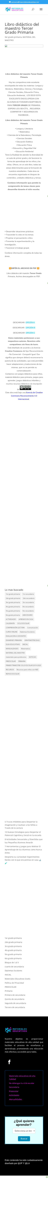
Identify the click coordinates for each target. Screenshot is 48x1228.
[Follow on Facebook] (9, 1062)
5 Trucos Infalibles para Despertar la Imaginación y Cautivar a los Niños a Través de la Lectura (21, 824)
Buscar (24, 1139)
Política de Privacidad (14, 983)
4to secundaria (28, 606)
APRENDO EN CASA (26, 619)
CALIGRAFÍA (10, 623)
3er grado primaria (13, 37)
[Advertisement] (27, 567)
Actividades (14, 1095)
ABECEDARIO (27, 615)
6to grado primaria (13, 615)
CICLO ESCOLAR (23, 623)
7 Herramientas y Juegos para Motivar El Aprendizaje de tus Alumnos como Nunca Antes (23, 849)
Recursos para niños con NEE (27, 669)
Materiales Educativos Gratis (17, 978)
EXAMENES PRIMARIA (14, 640)
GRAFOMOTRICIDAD (32, 640)
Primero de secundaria (15, 995)
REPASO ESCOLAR (12, 674)
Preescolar (13, 1091)
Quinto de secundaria (14, 999)
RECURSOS (10, 669)
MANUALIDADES (12, 648)
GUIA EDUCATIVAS (13, 644)
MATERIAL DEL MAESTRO (15, 653)
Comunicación (32, 627)
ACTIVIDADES (11, 619)
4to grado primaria (13, 606)
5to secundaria (28, 611)
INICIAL (25, 644)
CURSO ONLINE (11, 632)
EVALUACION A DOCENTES (16, 636)
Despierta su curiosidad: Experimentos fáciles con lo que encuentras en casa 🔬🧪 (23, 860)
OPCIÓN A (30, 322)
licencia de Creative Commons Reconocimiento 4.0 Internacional (27, 395)
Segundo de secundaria (15, 1003)
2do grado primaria (13, 598)
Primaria (8, 991)
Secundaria (14, 1087)
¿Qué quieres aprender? (24, 1122)
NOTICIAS (32, 657)
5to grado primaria (13, 611)
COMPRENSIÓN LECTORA (15, 627)
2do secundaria (28, 598)
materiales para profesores (16, 657)
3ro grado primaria (13, 946)
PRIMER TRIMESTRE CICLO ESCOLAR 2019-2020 (23, 665)
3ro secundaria (28, 602)
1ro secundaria (28, 594)
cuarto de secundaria (14, 966)
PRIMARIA (21, 661)
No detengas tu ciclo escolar (21, 1083)
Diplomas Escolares (27, 632)
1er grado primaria (13, 594)
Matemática (25, 648)
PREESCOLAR (11, 661)
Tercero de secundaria (15, 1007)
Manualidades (15, 1099)
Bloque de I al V (12, 962)
